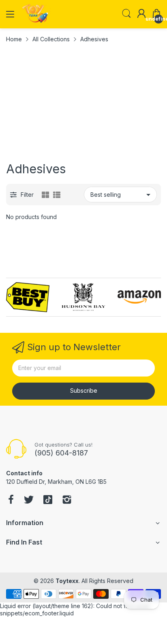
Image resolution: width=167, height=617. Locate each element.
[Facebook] (11, 500)
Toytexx (67, 580)
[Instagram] (67, 500)
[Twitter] (29, 500)
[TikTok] (48, 500)
